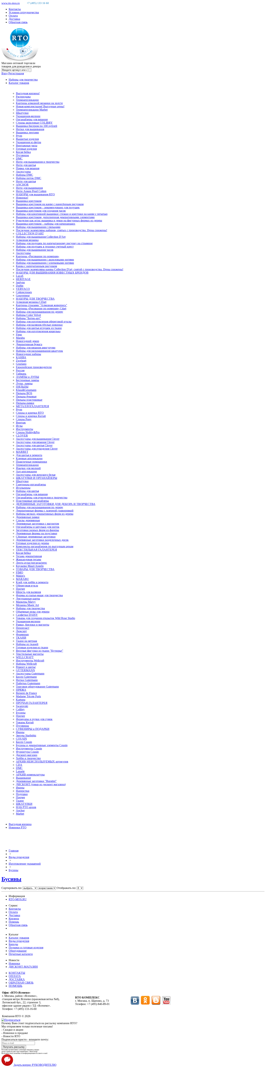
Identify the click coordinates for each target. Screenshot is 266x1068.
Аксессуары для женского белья (35, 474)
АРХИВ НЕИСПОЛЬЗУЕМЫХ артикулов (42, 761)
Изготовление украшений (25, 863)
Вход (4, 73)
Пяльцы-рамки (25, 403)
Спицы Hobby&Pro (28, 432)
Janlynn (20, 282)
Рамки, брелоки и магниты (32, 624)
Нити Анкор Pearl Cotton (31, 191)
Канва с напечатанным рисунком (36, 266)
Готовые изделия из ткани (32, 647)
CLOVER (22, 435)
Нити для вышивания (29, 187)
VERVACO (23, 288)
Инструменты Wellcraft (30, 660)
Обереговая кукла (27, 585)
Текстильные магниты (30, 654)
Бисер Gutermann (26, 676)
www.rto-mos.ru (10, 3)
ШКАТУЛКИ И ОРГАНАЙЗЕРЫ (36, 477)
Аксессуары (23, 171)
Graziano (21, 363)
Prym (19, 135)
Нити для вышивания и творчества (37, 161)
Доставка (14, 18)
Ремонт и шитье (26, 667)
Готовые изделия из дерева (32, 543)
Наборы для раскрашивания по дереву (39, 311)
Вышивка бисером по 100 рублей (36, 125)
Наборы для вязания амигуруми (35, 347)
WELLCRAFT (25, 657)
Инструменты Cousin (29, 748)
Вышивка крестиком (28, 200)
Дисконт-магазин (26, 755)
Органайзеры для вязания (32, 119)
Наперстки (22, 790)
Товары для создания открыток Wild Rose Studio (45, 618)
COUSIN (21, 738)
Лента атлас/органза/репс (31, 562)
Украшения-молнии (28, 116)
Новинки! (22, 197)
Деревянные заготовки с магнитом (37, 523)
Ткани (20, 800)
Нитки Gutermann (27, 680)
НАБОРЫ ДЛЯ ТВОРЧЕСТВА (35, 298)
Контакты (15, 9)
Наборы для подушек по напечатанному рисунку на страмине (54, 243)
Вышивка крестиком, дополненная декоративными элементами (55, 217)
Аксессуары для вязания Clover (35, 442)
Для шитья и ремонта (29, 455)
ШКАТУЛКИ (24, 803)
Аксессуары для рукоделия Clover (37, 448)
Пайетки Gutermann (28, 683)
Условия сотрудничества (24, 12)
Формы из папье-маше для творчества (39, 595)
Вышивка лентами (27, 132)
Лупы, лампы (24, 383)
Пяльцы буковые (26, 396)
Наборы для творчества (23, 79)
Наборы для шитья (27, 491)
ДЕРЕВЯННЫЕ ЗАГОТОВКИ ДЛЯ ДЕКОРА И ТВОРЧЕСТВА (55, 504)
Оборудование (18, 950)
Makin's (20, 575)
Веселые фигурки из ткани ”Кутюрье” (39, 650)
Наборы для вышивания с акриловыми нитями (45, 259)
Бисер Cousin (24, 742)
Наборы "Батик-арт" (28, 318)
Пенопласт (22, 627)
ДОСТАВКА (17, 979)
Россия (20, 370)
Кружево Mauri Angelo (30, 565)
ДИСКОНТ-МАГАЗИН (23, 966)
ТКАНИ (21, 637)
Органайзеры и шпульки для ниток (37, 526)
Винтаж (21, 422)
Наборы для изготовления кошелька (38, 331)
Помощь (14, 921)
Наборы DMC (24, 174)
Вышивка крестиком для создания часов (41, 210)
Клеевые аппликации (29, 458)
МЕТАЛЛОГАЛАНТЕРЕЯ (32, 406)
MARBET (22, 451)
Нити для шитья (26, 165)
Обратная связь (18, 22)
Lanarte (20, 771)
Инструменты (24, 429)
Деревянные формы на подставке (36, 533)
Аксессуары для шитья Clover (34, 445)
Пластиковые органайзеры (32, 500)
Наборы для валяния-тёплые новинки (39, 324)
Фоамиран (22, 634)
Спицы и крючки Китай (31, 416)
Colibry (20, 709)
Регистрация (16, 73)
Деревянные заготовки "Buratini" (36, 781)
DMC (19, 158)
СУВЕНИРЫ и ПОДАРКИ (32, 728)
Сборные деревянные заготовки (36, 536)
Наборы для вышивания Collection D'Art (41, 236)
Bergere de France (26, 693)
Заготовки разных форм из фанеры (37, 530)
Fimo (19, 334)
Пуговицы (22, 155)
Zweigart (21, 360)
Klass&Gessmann (26, 389)
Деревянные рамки (27, 517)
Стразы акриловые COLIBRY (34, 122)
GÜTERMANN (25, 670)
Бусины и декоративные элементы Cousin (41, 745)
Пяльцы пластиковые (29, 399)
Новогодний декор (27, 341)
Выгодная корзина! (28, 93)
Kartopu (20, 699)
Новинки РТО (17, 827)
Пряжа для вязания (27, 168)
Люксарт (21, 631)
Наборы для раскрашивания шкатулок (39, 350)
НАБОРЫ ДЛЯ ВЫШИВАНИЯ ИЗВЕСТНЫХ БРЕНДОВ (52, 272)
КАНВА (21, 357)
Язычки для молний (28, 468)
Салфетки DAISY (27, 614)
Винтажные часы (26, 145)
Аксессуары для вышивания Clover (37, 438)
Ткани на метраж (26, 640)
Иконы (20, 732)
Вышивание (23, 777)
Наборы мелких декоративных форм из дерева (44, 513)
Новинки (14, 963)
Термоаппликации (27, 99)
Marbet (20, 813)
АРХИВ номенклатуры (30, 774)
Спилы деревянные (28, 520)
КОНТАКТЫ (17, 972)
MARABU (22, 579)
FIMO (19, 572)
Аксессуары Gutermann (30, 673)
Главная (13, 850)
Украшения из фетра (28, 142)
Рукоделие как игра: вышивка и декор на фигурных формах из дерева (59, 220)
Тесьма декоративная (29, 556)
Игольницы (23, 487)
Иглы (19, 425)
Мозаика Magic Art (27, 605)
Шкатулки (22, 112)
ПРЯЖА (21, 689)
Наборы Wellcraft (26, 663)
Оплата (13, 15)
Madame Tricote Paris (28, 696)
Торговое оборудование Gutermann (37, 686)
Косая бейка (23, 152)
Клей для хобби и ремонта (32, 582)
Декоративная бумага (29, 344)
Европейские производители (34, 367)
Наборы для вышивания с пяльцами (38, 227)
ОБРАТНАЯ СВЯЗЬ (21, 982)
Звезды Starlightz (26, 735)
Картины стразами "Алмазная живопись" (41, 305)
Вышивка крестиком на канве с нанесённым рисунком (50, 204)
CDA (19, 764)
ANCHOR (22, 184)
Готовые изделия (26, 148)
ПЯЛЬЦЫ (22, 386)
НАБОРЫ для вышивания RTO (35, 194)
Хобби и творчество (28, 758)
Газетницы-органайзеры (31, 484)
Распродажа (23, 96)
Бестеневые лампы (27, 380)
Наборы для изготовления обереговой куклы (43, 321)
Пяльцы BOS (24, 393)
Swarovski (22, 706)
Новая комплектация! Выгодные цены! (40, 106)
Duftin (19, 285)
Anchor (20, 810)
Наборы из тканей (27, 644)
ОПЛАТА (15, 976)
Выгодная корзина (20, 824)
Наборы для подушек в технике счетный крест (45, 246)
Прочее (20, 588)
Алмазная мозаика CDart (31, 301)
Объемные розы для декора (32, 611)
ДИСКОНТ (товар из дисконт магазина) (41, 784)
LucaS (19, 275)
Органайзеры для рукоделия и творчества (41, 497)
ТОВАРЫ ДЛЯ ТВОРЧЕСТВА (35, 569)
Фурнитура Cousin (27, 751)
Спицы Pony (23, 419)
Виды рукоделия (19, 857)
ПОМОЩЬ (15, 985)
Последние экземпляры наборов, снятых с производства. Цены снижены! (61, 230)
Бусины (21, 712)
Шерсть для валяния (28, 592)
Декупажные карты (28, 598)
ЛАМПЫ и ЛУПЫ (27, 376)
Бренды (13, 944)
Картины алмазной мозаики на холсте (39, 103)
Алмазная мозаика (27, 240)
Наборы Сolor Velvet (28, 315)
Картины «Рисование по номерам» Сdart (41, 308)
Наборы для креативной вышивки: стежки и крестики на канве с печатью (61, 213)
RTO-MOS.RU (18, 899)
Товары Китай (25, 722)
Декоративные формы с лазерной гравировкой (44, 510)
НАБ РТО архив (26, 807)
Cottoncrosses (24, 292)
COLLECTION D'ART (30, 233)
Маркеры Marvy (26, 601)
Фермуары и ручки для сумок (34, 719)
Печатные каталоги (21, 954)
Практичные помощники (31, 461)
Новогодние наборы (28, 354)
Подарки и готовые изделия (26, 947)
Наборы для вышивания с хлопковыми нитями (45, 262)
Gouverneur (23, 295)
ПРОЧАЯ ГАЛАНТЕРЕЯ (31, 702)
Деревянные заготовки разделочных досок (42, 539)
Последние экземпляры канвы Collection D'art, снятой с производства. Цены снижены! (69, 269)
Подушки (22, 794)
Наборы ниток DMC (28, 178)
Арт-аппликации (26, 471)
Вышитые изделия (27, 139)
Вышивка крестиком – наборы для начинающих (45, 223)
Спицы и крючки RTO (30, 412)
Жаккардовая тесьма (28, 559)
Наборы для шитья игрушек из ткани (39, 328)
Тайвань (21, 373)
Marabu (20, 337)
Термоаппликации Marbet (32, 109)
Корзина (14, 918)
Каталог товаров (19, 82)
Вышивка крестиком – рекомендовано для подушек (48, 207)
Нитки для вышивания (30, 129)
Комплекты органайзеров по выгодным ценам (44, 546)
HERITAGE (23, 279)
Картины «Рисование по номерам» (37, 256)
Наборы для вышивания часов (34, 249)
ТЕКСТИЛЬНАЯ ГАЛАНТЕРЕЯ (36, 549)
